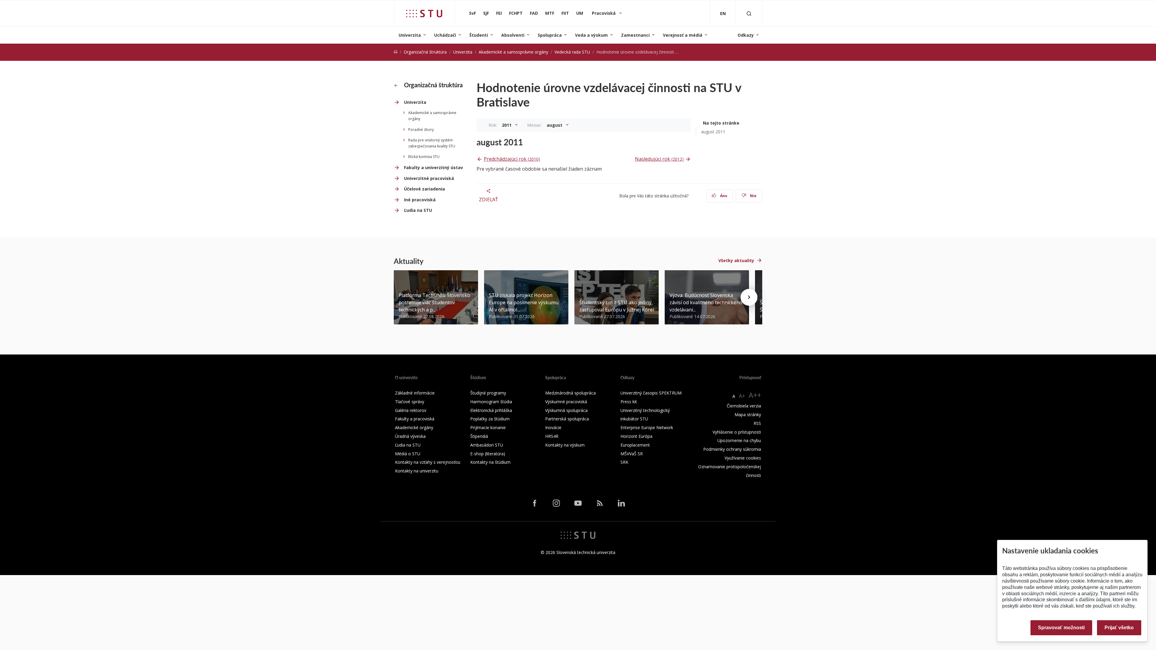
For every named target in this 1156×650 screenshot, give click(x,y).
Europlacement (635, 445)
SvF (472, 13)
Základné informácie (415, 393)
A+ (742, 395)
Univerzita (410, 35)
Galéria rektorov (410, 410)
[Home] (395, 52)
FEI (499, 13)
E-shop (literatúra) (487, 454)
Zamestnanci (635, 35)
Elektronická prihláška (491, 410)
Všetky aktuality (736, 260)
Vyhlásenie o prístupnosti (737, 432)
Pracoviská (604, 13)
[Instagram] (556, 503)
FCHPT (516, 13)
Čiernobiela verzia (744, 406)
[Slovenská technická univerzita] (424, 13)
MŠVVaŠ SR (631, 454)
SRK (624, 462)
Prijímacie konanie (488, 427)
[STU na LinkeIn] (621, 503)
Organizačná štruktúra (425, 52)
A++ (755, 395)
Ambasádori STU (486, 445)
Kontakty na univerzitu (416, 471)
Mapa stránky (748, 414)
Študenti (478, 35)
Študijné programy (488, 393)
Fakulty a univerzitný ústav (433, 167)
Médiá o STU (407, 454)
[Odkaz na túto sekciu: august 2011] (526, 142)
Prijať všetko (1119, 627)
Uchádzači (445, 35)
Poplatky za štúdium (490, 419)
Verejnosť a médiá (682, 35)
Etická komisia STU (424, 156)
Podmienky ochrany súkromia (732, 449)
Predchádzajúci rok (512, 159)
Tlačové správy (409, 401)
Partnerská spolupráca (567, 419)
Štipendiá (479, 436)
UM (579, 13)
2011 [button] (507, 125)
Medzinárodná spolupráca (570, 393)
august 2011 (713, 132)
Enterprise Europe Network (646, 427)
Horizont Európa (636, 436)
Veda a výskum (591, 35)
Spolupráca (550, 35)
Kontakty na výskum (565, 445)
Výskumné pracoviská (566, 401)
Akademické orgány (414, 427)
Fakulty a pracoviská (414, 419)
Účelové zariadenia (424, 189)
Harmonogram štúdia (491, 401)
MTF (549, 13)
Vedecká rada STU (572, 52)
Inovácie (553, 427)
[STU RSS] (599, 503)
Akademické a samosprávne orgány (513, 52)
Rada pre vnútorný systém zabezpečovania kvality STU (431, 143)
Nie (753, 195)
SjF (486, 13)
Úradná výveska (410, 436)
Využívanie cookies (743, 458)
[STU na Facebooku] (534, 503)
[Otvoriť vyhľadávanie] (749, 13)
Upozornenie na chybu (739, 440)
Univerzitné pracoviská (429, 178)
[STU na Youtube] (578, 503)
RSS (757, 423)
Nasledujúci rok (659, 159)
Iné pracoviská (420, 200)
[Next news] (749, 297)
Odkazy (746, 35)
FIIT (565, 13)
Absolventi (512, 35)
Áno (723, 195)
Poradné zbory (421, 129)
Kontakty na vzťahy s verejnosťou (427, 462)
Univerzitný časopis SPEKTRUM (651, 393)
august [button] (555, 125)
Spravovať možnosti (1061, 627)
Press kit (628, 401)
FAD (534, 13)
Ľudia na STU (418, 210)
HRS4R (551, 436)
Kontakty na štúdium (490, 462)
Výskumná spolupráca (566, 410)
